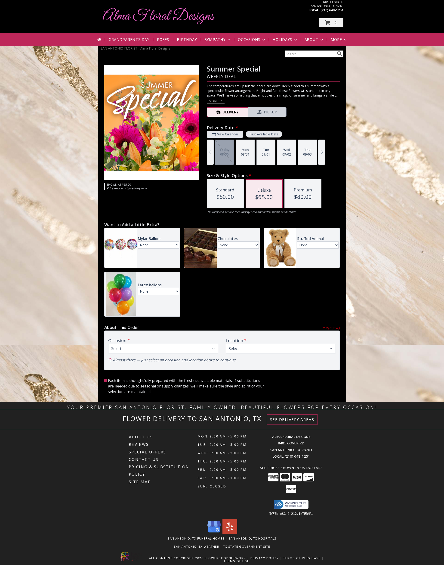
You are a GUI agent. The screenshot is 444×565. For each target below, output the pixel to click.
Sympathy (215, 39)
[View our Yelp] (229, 533)
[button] (331, 22)
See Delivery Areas (292, 419)
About (311, 39)
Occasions (249, 39)
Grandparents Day (129, 39)
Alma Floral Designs (158, 16)
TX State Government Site (246, 546)
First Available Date (264, 134)
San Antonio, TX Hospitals (252, 538)
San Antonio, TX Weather (196, 546)
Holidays (282, 39)
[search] (339, 53)
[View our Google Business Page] (214, 533)
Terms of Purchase (302, 558)
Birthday (187, 39)
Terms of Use (236, 561)
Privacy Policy (264, 558)
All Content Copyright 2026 (176, 558)
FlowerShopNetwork (225, 558)
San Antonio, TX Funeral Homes (196, 538)
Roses (163, 39)
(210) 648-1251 (332, 10)
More (336, 39)
